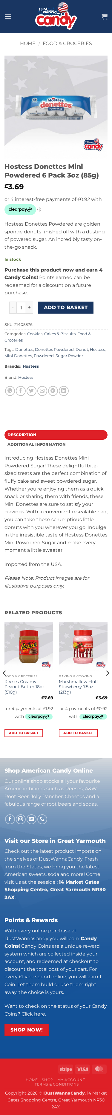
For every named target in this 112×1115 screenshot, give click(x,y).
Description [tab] (21, 435)
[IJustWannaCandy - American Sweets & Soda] (56, 16)
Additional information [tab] (36, 444)
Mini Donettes (18, 356)
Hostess (97, 349)
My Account (71, 1079)
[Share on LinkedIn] (64, 391)
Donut (82, 349)
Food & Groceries (67, 43)
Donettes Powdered (54, 349)
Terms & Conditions (57, 1084)
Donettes (24, 349)
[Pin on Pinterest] (53, 391)
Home (28, 43)
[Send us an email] (31, 819)
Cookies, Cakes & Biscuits (51, 334)
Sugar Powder (69, 356)
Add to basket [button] (24, 733)
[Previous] (4, 685)
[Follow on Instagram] (21, 819)
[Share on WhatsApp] (10, 391)
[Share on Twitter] (31, 391)
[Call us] (42, 819)
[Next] (107, 685)
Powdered (44, 356)
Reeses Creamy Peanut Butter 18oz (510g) (24, 686)
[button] (8, 16)
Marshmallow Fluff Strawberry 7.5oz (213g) (78, 686)
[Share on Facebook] (21, 391)
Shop (47, 1079)
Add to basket (66, 307)
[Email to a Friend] (42, 391)
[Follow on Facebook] (10, 819)
